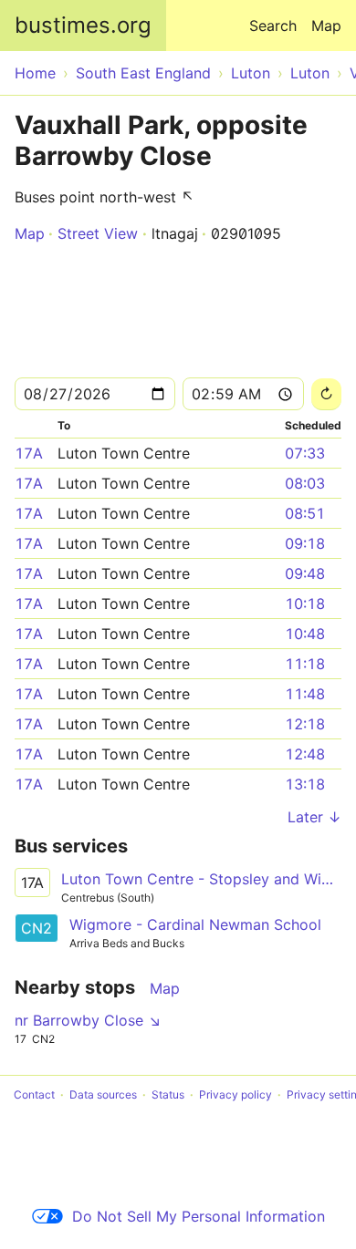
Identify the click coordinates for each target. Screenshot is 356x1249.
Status (168, 1094)
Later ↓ (314, 817)
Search (273, 25)
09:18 (305, 543)
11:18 (305, 664)
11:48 (305, 694)
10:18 (305, 603)
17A (29, 453)
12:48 (305, 754)
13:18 (305, 784)
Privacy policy (235, 1094)
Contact (34, 1094)
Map (326, 25)
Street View (98, 233)
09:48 (305, 573)
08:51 (305, 513)
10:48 (305, 633)
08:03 (305, 483)
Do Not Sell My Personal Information (198, 1216)
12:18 (305, 724)
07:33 (305, 453)
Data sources (103, 1094)
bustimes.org (83, 25)
